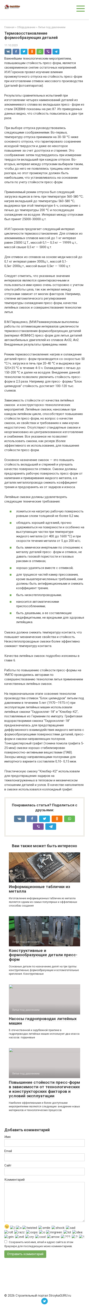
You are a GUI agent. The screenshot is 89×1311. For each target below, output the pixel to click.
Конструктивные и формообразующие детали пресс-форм (43, 955)
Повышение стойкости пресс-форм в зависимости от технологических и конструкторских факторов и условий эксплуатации (44, 1089)
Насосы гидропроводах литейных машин (43, 1021)
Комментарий (14, 1180)
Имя (7, 1137)
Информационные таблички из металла (39, 889)
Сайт (7, 1165)
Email (8, 1151)
